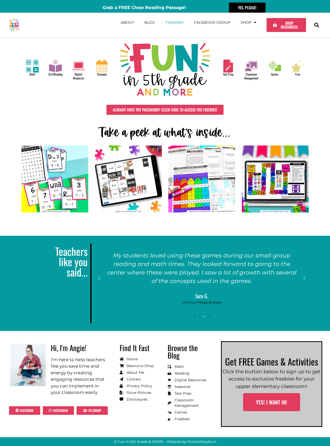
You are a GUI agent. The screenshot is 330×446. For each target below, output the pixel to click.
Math (32, 74)
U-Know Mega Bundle (201, 302)
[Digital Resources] (78, 66)
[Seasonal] (101, 66)
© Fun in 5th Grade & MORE (138, 441)
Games (274, 74)
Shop (246, 22)
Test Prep (228, 74)
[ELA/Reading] (55, 66)
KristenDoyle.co (202, 441)
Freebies (175, 22)
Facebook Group (212, 22)
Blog (149, 22)
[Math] (32, 66)
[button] (316, 25)
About (127, 22)
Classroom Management (251, 76)
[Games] (274, 66)
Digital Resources (78, 76)
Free (297, 74)
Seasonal (102, 74)
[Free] (297, 66)
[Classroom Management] (251, 66)
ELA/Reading (55, 74)
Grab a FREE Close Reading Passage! (144, 7)
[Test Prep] (228, 66)
